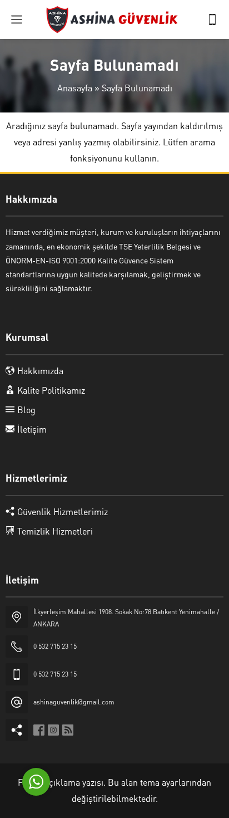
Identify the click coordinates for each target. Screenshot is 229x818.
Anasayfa (74, 88)
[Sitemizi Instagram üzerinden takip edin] (53, 730)
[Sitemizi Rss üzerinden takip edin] (67, 730)
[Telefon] (212, 19)
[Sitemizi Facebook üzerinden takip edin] (38, 730)
